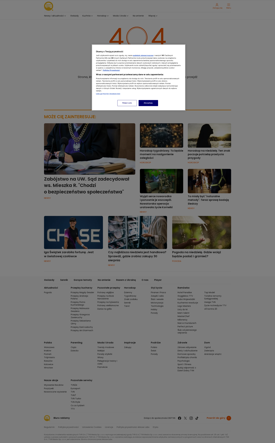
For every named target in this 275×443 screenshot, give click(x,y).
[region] (138, 77)
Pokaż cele (127, 103)
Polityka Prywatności (111, 70)
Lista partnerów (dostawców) (108, 94)
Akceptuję (148, 103)
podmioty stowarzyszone (143, 55)
